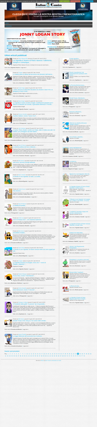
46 (16, 356)
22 (52, 353)
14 (35, 353)
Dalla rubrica (12, 67)
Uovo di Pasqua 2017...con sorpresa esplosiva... (27, 219)
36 (82, 353)
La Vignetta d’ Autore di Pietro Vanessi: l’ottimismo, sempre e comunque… (32, 61)
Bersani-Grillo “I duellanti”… (76, 272)
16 (39, 353)
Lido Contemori (22, 128)
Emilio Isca (20, 218)
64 (54, 356)
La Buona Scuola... (74, 286)
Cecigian (20, 72)
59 (43, 356)
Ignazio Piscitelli (22, 334)
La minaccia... (73, 161)
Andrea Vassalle (22, 288)
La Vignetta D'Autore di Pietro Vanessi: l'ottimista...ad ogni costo (79, 224)
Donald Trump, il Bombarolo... (77, 98)
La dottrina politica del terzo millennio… (25, 147)
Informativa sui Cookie (56, 360)
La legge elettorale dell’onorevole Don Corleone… (28, 336)
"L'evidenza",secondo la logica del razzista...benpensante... (78, 212)
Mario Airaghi (21, 101)
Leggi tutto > (24, 67)
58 (41, 356)
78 (84, 356)
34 (78, 353)
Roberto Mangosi (22, 274)
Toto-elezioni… (17, 191)
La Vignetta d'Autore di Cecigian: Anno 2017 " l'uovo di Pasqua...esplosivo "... (29, 263)
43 (9, 356)
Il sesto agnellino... (74, 58)
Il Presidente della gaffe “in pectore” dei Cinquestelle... (29, 304)
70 (67, 356)
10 (27, 353)
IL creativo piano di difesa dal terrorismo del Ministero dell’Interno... (33, 74)
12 (31, 353)
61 (48, 356)
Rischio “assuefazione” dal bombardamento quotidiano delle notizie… (78, 74)
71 (69, 356)
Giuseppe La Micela (23, 302)
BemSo (42, 360)
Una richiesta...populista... (76, 137)
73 (73, 356)
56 (37, 356)
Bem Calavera (48, 360)
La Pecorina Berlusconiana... (77, 85)
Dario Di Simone (22, 145)
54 (33, 356)
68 (63, 356)
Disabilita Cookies (75, 1)
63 (52, 356)
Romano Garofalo (22, 114)
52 (29, 356)
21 (50, 353)
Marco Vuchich (21, 174)
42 (7, 356)
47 (18, 356)
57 (39, 356)
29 (67, 353)
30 (69, 353)
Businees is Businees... (75, 111)
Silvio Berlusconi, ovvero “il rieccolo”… (24, 290)
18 (44, 353)
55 (35, 356)
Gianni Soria (21, 247)
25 (58, 353)
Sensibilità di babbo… (19, 233)
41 (5, 356)
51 (26, 356)
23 (54, 353)
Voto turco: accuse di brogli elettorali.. (24, 162)
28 (65, 353)
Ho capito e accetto (64, 1)
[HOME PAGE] (48, 5)
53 (31, 356)
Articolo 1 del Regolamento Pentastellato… (76, 247)
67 (60, 356)
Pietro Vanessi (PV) (23, 58)
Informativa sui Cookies (87, 1)
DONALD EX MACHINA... (76, 232)
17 (42, 353)
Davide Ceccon (22, 189)
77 (82, 356)
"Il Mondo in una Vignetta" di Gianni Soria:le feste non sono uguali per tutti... (34, 250)
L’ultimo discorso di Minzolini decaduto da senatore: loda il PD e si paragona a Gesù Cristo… (33, 90)
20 (48, 353)
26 (61, 353)
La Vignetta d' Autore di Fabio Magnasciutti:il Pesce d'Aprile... (77, 298)
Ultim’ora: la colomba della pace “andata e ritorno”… (78, 123)
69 (65, 356)
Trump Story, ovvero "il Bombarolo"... (24, 276)
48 (20, 356)
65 (56, 356)
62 (50, 356)
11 (29, 353)
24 (56, 353)
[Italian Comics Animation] (14, 10)
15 (37, 353)
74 (75, 356)
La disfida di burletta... (19, 205)
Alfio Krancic (21, 160)
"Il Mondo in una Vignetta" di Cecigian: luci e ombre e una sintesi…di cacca (79, 200)
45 (14, 356)
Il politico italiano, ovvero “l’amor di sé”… (25, 116)
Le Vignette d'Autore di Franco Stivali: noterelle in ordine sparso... (79, 187)
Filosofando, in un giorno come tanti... (79, 259)
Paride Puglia (21, 88)
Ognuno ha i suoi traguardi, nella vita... (79, 174)
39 (88, 353)
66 (58, 356)
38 (86, 353)
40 (90, 353)
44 (12, 356)
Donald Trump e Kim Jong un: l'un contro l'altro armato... (30, 320)
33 (75, 353)
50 (24, 356)
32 (73, 353)
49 (22, 356)
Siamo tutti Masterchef (75, 147)
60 (46, 356)
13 (33, 353)
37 (84, 353)
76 (79, 356)
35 (80, 353)
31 (71, 353)
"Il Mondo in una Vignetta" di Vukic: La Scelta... (27, 176)
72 (71, 356)
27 (63, 353)
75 (77, 356)
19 (46, 353)
